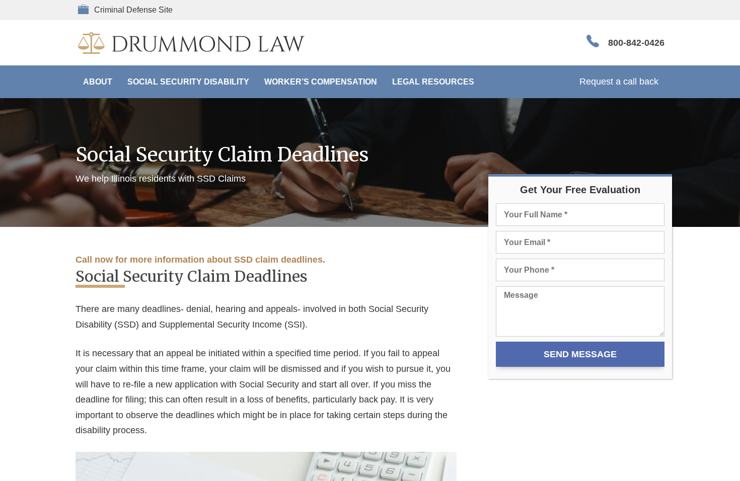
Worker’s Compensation (320, 81)
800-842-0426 (636, 43)
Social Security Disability (188, 81)
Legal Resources (433, 81)
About (97, 81)
